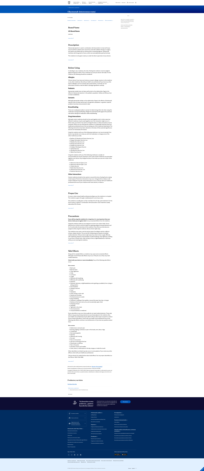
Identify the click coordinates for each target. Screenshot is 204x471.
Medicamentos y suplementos (74, 7)
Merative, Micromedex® (97, 366)
